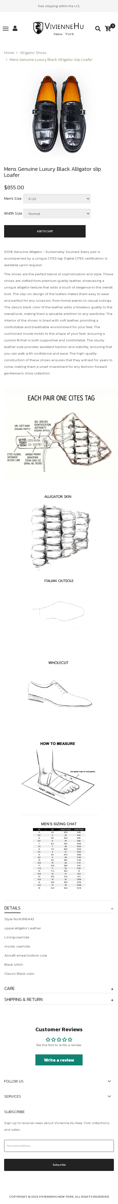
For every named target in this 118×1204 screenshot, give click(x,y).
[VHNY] (59, 28)
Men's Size (13, 198)
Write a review (59, 1060)
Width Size (13, 213)
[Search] (98, 28)
